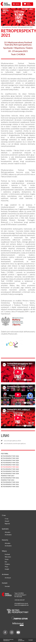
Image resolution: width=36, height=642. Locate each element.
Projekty (7, 564)
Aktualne (7, 532)
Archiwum (8, 577)
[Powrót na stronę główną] (6, 6)
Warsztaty (8, 557)
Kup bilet (29, 4)
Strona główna (6, 27)
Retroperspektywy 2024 (10, 460)
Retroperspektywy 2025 (10, 458)
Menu (17, 4)
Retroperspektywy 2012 (10, 484)
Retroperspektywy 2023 (10, 462)
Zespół (7, 521)
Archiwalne (8, 534)
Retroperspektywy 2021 (10, 467)
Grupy (7, 559)
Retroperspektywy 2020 (10, 469)
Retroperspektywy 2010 (10, 486)
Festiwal (14, 27)
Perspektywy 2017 (7, 475)
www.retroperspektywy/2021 (12, 440)
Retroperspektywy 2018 (10, 473)
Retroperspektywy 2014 (10, 482)
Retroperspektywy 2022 (10, 465)
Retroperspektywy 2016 (10, 478)
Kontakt (7, 586)
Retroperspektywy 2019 (10, 471)
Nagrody (7, 523)
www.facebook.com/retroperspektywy (15, 443)
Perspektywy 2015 (7, 480)
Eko (6, 561)
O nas (6, 518)
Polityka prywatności (21, 640)
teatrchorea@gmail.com (21, 605)
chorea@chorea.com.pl (21, 603)
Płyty (6, 566)
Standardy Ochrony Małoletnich (8, 640)
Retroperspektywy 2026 (10, 456)
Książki (7, 569)
